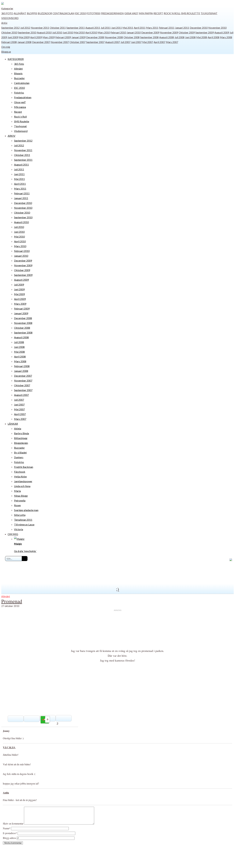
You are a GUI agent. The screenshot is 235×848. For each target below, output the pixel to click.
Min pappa (146, 13)
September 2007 (95, 42)
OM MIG (13, 534)
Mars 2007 (172, 42)
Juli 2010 (57, 32)
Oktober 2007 (78, 42)
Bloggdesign (21, 442)
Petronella (19, 500)
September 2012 (10, 27)
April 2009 (36, 37)
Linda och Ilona (22, 486)
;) (117, 589)
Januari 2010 (134, 32)
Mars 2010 (104, 32)
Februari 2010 (118, 32)
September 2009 (204, 32)
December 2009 (150, 32)
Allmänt (20, 13)
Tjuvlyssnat (209, 13)
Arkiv (4, 22)
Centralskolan (63, 13)
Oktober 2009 (187, 32)
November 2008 (114, 37)
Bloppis (32, 13)
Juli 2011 (106, 27)
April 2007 (159, 42)
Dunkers (18, 457)
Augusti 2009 (221, 32)
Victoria (18, 529)
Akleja (17, 428)
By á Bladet (20, 452)
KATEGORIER (16, 58)
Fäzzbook (19, 471)
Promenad (11, 601)
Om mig (5, 46)
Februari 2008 (9, 42)
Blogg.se (6, 51)
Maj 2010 (79, 32)
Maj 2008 (201, 37)
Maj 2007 (147, 42)
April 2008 (213, 37)
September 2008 (149, 37)
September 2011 (75, 27)
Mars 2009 (49, 37)
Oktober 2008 (132, 37)
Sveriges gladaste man (26, 510)
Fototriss (93, 13)
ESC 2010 (80, 13)
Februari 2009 (63, 37)
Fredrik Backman (23, 466)
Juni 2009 (13, 37)
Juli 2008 (179, 37)
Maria (17, 490)
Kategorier (7, 8)
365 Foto (7, 13)
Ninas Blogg (21, 495)
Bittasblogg (20, 438)
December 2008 (95, 37)
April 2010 (91, 32)
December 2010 (199, 27)
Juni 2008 (190, 37)
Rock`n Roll (172, 13)
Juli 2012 (25, 27)
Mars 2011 (152, 27)
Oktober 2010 (9, 32)
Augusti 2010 (44, 32)
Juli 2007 (125, 42)
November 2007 (60, 42)
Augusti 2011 (92, 27)
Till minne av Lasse (24, 524)
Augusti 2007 (112, 42)
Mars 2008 (226, 37)
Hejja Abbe (20, 476)
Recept (158, 13)
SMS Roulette (190, 13)
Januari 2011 (182, 27)
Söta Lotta (19, 514)
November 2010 (217, 27)
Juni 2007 (136, 42)
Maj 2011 (127, 27)
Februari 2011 (166, 27)
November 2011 (40, 27)
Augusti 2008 (166, 37)
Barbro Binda (21, 433)
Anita (6, 792)
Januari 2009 (78, 37)
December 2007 (41, 42)
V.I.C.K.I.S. (9, 747)
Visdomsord (10, 18)
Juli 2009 (19, 284)
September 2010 (27, 32)
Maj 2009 (24, 37)
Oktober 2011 (58, 27)
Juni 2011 (116, 27)
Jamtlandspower (23, 481)
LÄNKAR (13, 423)
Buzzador (45, 13)
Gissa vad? (131, 13)
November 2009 (169, 32)
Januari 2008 (24, 42)
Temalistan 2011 (23, 519)
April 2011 (139, 27)
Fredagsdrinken (112, 13)
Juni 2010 (68, 32)
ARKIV (11, 135)
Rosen (17, 505)
